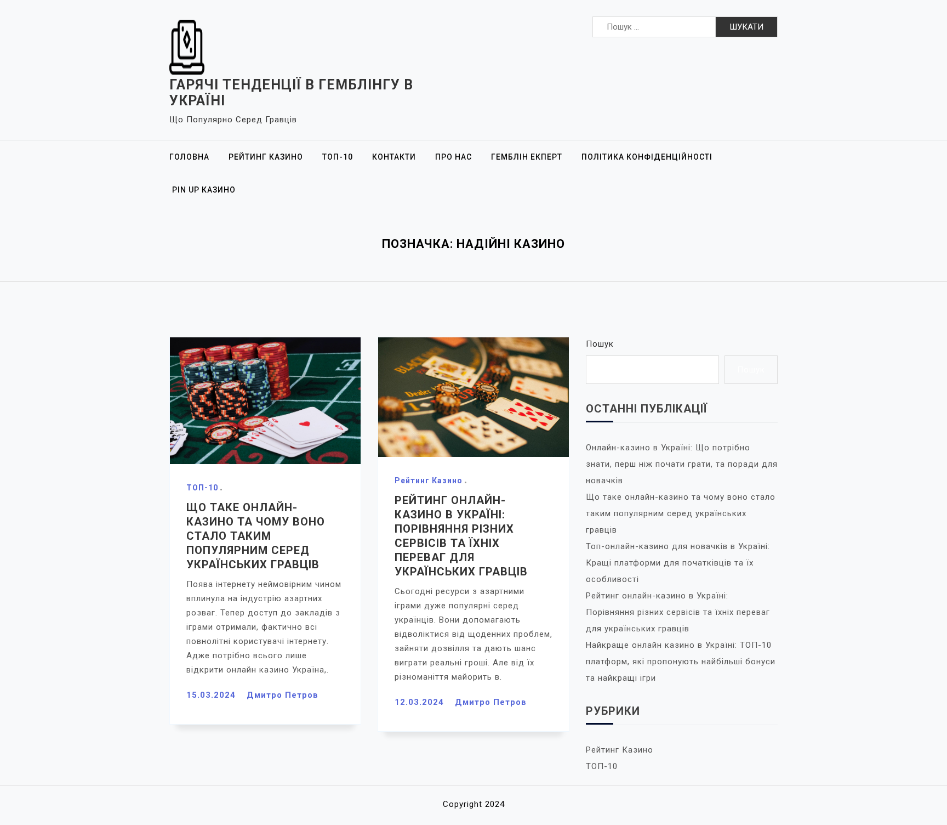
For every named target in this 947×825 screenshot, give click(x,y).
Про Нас (453, 156)
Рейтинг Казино (266, 156)
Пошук (600, 344)
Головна (189, 156)
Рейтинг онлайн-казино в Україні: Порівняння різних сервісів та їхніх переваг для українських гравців (678, 612)
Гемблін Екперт (526, 156)
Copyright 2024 (474, 804)
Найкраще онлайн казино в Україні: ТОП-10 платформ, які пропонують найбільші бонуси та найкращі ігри (680, 661)
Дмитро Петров (282, 695)
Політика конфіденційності (646, 156)
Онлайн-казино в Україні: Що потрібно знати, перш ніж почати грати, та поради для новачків (682, 464)
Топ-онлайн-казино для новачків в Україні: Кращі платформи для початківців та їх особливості (678, 562)
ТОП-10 (337, 156)
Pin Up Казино (204, 189)
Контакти (394, 156)
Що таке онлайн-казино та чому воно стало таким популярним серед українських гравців (255, 536)
